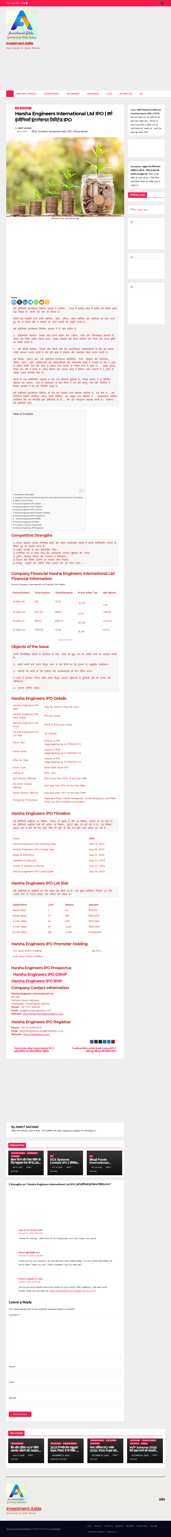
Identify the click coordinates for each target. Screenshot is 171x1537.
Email (12, 1382)
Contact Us (108, 1526)
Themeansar (55, 1529)
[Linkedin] (25, 302)
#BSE (34, 131)
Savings (144, 1443)
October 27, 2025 (100, 1455)
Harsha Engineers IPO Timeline (28, 507)
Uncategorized (17, 1443)
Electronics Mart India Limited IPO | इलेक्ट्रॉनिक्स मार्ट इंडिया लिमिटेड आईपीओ (34, 1050)
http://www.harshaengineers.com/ (43, 1013)
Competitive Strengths (24, 494)
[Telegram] (30, 302)
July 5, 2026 (19, 1455)
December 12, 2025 (61, 1455)
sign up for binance (28, 1230)
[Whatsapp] (36, 302)
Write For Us (112, 1532)
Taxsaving (15, 1156)
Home (89, 1526)
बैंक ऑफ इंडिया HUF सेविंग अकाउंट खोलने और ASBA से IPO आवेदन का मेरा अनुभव (26, 1450)
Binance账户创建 (27, 1252)
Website (12, 1398)
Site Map (154, 1526)
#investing (43, 131)
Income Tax (126, 94)
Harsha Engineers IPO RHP (27, 522)
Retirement (73, 94)
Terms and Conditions (96, 1532)
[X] (19, 302)
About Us (98, 1526)
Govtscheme (111, 1440)
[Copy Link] (47, 302)
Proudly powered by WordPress (19, 1529)
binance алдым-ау (28, 1278)
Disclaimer (119, 1526)
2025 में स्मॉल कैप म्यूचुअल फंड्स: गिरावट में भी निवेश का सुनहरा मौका (64, 1450)
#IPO (69, 131)
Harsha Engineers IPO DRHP (28, 519)
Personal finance (26, 94)
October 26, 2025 (140, 1455)
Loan (109, 94)
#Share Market (80, 131)
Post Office (95, 1443)
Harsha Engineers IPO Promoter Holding (32, 513)
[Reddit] (41, 302)
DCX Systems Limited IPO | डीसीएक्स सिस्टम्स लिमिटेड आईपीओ (64, 1163)
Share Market (52, 94)
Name (12, 1366)
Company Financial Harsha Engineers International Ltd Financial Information (49, 497)
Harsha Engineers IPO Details (28, 504)
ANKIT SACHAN (24, 128)
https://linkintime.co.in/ (36, 1034)
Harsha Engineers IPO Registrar (29, 528)
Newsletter (130, 1526)
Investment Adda (19, 43)
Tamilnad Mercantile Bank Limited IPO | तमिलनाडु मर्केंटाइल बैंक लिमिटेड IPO (94, 1050)
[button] (163, 94)
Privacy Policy (142, 1526)
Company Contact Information (28, 525)
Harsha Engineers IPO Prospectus (30, 516)
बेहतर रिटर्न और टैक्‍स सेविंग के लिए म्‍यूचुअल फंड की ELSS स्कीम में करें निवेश (26, 1163)
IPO (142, 94)
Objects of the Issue (24, 500)
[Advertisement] (85, 71)
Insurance (93, 94)
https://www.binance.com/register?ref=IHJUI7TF (72, 1291)
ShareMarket (25, 108)
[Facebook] (14, 302)
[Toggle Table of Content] (80, 491)
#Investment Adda (57, 131)
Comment (14, 1315)
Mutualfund (56, 1443)
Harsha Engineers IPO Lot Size (28, 510)
